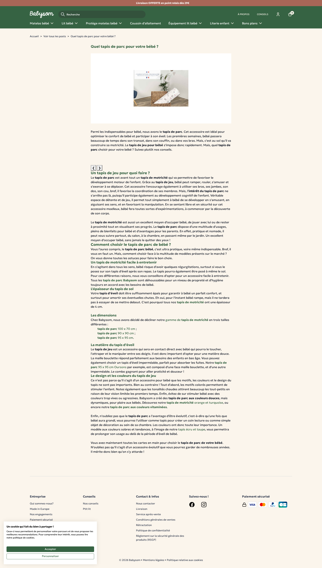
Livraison (141, 509)
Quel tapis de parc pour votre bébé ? (93, 36)
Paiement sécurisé (41, 519)
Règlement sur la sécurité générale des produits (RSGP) (160, 537)
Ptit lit (87, 509)
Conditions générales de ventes (155, 519)
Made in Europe (39, 509)
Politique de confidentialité (153, 530)
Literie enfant (219, 23)
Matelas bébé (39, 23)
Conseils (262, 14)
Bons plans (250, 23)
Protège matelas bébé (101, 23)
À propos (244, 14)
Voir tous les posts (54, 36)
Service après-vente (148, 514)
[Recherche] (63, 14)
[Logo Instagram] (204, 505)
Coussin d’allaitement (145, 23)
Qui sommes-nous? (41, 503)
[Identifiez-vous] (278, 14)
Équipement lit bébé (182, 23)
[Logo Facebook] (192, 505)
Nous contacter (145, 503)
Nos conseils (90, 503)
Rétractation (144, 525)
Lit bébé (67, 23)
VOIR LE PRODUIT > (105, 154)
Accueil (34, 36)
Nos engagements (41, 514)
